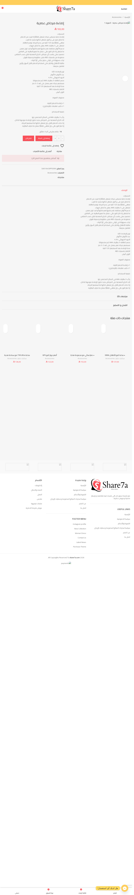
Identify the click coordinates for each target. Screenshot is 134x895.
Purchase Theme (79, 855)
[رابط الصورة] (110, 793)
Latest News (81, 850)
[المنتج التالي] (3, 17)
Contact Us (82, 846)
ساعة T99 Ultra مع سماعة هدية (17, 756)
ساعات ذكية (120, 760)
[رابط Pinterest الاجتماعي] (67, 2)
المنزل (39, 802)
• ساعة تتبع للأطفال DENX (115, 756)
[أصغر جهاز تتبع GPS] (50, 656)
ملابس (39, 807)
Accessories (117, 17)
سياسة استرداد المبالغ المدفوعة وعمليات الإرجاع (112, 836)
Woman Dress (80, 841)
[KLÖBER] (17, 775)
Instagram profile (79, 832)
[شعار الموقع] (66, 8)
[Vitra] (115, 775)
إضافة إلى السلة (44, 138)
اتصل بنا (127, 845)
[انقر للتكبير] (125, 212)
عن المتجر (126, 840)
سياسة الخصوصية (123, 827)
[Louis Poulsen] (50, 775)
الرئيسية (127, 17)
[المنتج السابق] (9, 17)
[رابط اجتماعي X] (70, 2)
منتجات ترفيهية (36, 811)
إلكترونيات (38, 793)
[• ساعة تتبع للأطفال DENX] (115, 656)
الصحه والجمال (36, 798)
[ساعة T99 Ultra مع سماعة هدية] (17, 656)
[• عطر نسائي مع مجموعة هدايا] (82, 656)
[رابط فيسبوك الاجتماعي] (74, 2)
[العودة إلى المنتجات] (6, 17)
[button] (127, 119)
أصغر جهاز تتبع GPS (50, 756)
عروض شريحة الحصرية (34, 816)
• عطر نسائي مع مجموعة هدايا (82, 756)
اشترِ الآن (28, 138)
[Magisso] (82, 775)
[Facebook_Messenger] (124, 888)
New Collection (80, 837)
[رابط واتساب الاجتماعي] (61, 2)
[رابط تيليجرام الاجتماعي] (58, 2)
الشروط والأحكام (124, 831)
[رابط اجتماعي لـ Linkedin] (64, 2)
